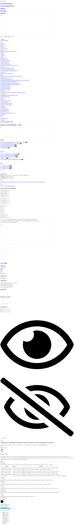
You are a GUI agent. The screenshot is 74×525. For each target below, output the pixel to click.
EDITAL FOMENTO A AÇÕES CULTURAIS (7, 146)
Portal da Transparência (6, 3)
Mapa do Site (3, 10)
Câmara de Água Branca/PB (7, 299)
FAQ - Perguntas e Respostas (7, 5)
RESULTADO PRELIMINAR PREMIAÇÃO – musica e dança (10, 143)
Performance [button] (2, 481)
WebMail (2, 13)
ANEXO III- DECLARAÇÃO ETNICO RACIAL (8, 156)
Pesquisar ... (2, 36)
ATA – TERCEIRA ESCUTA (4, 168)
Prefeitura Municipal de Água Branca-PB (6, 121)
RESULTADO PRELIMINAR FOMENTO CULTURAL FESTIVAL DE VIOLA (12, 142)
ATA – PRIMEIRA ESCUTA (4, 165)
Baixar (26, 142)
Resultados (2, 39)
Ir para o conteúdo (3, 1)
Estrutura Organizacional (6, 291)
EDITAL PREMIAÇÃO (4, 147)
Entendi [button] (1, 446)
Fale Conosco (5, 293)
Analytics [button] (1, 485)
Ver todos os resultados (4, 40)
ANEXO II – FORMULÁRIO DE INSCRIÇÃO (7, 155)
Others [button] (1, 493)
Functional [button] (2, 477)
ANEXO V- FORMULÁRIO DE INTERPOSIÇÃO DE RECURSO (10, 159)
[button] (5, 508)
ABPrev (4, 300)
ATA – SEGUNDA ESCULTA (5, 167)
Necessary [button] (1, 460)
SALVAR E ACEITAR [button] (3, 497)
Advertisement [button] (2, 489)
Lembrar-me (4, 438)
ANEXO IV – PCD (3, 158)
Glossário (2, 8)
